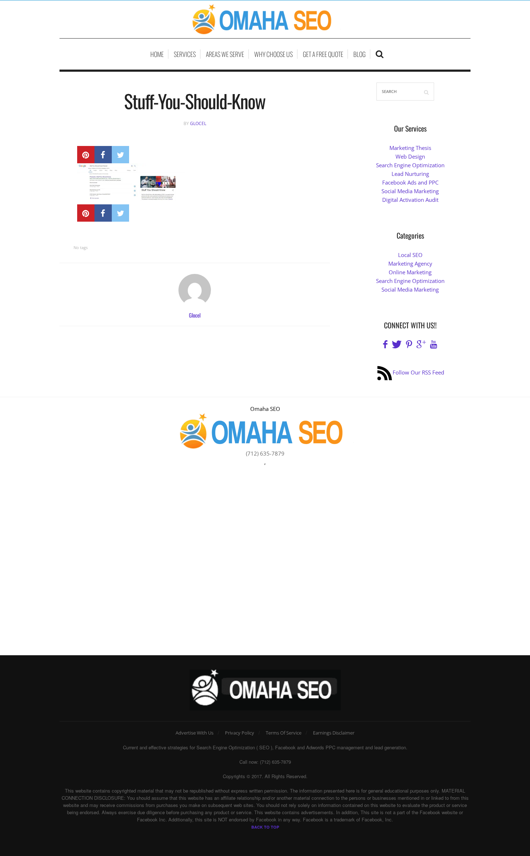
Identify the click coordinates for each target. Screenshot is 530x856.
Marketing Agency (410, 263)
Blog (359, 54)
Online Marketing (410, 272)
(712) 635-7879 (265, 453)
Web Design (410, 156)
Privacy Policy (239, 732)
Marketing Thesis (410, 147)
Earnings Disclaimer (333, 732)
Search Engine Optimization (410, 165)
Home (157, 54)
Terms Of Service (283, 732)
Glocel (198, 123)
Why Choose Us (273, 54)
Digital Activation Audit (410, 199)
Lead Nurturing (410, 173)
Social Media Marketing (410, 191)
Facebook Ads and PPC (410, 182)
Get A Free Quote (323, 54)
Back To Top (265, 827)
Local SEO (410, 254)
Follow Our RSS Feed (418, 372)
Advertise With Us (194, 732)
